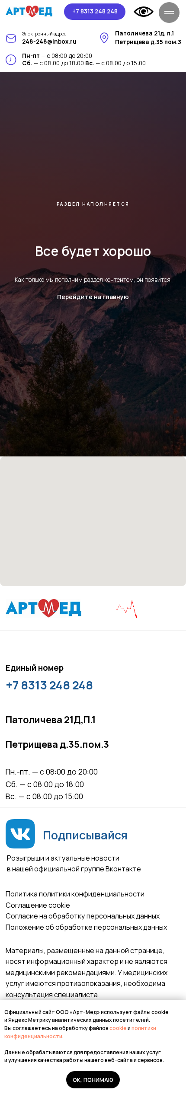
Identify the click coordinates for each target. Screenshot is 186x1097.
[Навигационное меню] (169, 12)
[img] (29, 11)
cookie (118, 1028)
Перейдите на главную (93, 644)
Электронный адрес (44, 34)
